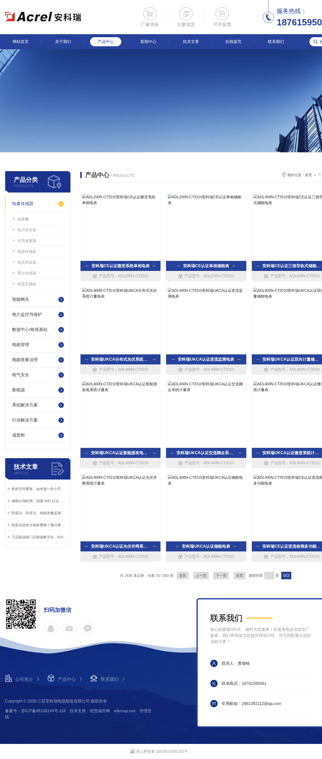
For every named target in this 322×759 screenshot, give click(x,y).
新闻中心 (148, 41)
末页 (239, 576)
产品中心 (106, 41)
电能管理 (20, 344)
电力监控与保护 (27, 314)
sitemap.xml (124, 711)
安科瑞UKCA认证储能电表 (206, 546)
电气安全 (20, 374)
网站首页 (21, 41)
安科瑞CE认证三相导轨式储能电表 (291, 266)
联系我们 (276, 41)
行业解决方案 (25, 420)
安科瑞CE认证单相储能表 (206, 266)
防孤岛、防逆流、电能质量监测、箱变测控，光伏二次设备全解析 (40, 513)
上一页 (201, 576)
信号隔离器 (26, 241)
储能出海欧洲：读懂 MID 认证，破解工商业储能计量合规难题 (40, 501)
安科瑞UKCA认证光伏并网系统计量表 (120, 546)
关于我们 (63, 41)
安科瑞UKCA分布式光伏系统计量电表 (120, 359)
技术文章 (191, 41)
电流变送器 (26, 262)
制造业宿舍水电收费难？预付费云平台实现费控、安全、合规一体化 (40, 525)
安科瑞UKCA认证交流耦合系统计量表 (206, 453)
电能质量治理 (25, 359)
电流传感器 (26, 251)
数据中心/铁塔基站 (30, 329)
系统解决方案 (25, 405)
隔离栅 (23, 219)
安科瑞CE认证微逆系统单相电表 (121, 266)
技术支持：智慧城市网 (90, 711)
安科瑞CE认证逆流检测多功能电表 (291, 546)
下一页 (221, 576)
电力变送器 (26, 230)
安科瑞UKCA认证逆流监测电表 (206, 359)
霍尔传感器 (26, 273)
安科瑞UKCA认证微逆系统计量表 (291, 453)
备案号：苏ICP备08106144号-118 (35, 711)
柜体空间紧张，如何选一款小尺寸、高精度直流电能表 (40, 489)
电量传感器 (22, 203)
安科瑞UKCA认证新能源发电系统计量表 (120, 453)
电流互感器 (26, 284)
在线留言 (233, 41)
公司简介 (24, 679)
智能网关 (20, 299)
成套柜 (18, 435)
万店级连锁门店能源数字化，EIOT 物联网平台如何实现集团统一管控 (40, 537)
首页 (308, 175)
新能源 (18, 390)
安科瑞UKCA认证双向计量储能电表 (291, 359)
